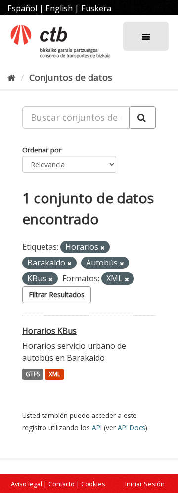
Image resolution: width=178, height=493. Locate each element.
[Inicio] (11, 77)
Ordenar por (41, 149)
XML (54, 374)
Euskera (96, 8)
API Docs (131, 427)
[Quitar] (102, 247)
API (97, 427)
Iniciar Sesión (145, 483)
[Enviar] (142, 117)
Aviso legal (26, 483)
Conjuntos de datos (70, 77)
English (59, 8)
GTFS (33, 374)
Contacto (61, 483)
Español (22, 8)
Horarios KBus (49, 330)
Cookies (93, 483)
